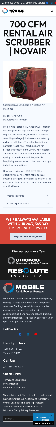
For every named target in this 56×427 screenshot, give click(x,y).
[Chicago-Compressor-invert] (28, 260)
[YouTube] (35, 334)
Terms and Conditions (14, 379)
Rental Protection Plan (14, 387)
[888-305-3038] (6, 366)
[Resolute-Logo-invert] (28, 272)
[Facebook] (47, 3)
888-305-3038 (16, 366)
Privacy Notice (10, 383)
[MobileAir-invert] (28, 288)
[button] (45, 11)
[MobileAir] (13, 11)
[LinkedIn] (51, 3)
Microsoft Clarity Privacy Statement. (21, 410)
